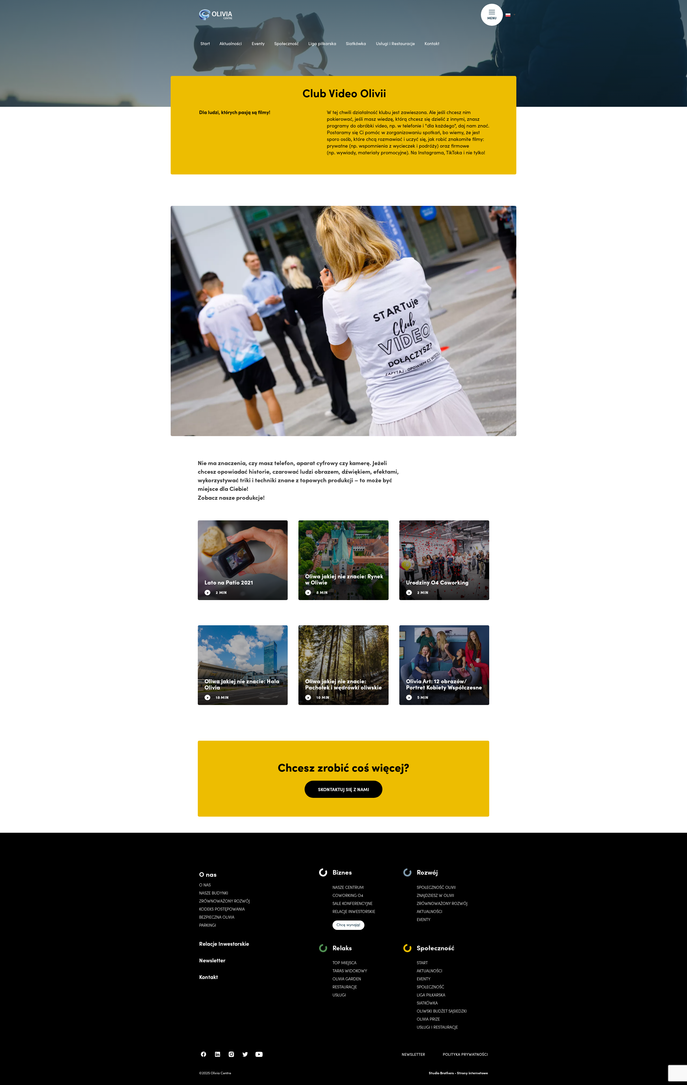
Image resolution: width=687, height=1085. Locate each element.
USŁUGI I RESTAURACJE (437, 1027)
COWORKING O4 (347, 895)
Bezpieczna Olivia (216, 917)
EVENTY (423, 919)
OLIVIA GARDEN (346, 978)
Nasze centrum (348, 887)
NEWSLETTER (413, 1054)
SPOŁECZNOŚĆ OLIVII (436, 887)
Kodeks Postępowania (222, 909)
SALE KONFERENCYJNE (352, 903)
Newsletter (212, 960)
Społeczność (286, 43)
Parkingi (207, 925)
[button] (492, 15)
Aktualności (231, 43)
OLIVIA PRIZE (428, 1019)
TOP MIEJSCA (344, 962)
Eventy (258, 43)
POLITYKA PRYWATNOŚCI (465, 1054)
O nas (208, 874)
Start (205, 43)
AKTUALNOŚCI (429, 970)
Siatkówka (356, 43)
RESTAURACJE (344, 986)
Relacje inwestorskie (353, 911)
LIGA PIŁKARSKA (431, 995)
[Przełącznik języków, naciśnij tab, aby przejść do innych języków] (510, 14)
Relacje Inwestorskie (224, 943)
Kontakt (432, 43)
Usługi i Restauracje (395, 43)
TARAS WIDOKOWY (349, 970)
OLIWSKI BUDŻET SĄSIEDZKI (442, 1011)
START (422, 962)
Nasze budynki (213, 893)
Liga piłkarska (322, 43)
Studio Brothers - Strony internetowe (458, 1072)
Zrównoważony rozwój (224, 901)
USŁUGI (339, 995)
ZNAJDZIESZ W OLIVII (435, 895)
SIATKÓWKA (427, 1003)
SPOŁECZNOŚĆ (430, 986)
